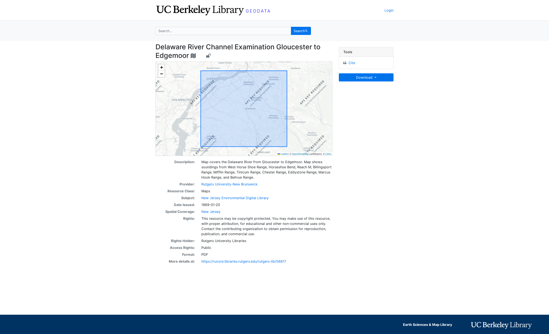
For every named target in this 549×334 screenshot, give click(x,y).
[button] (161, 67)
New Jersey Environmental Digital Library (235, 198)
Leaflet (284, 153)
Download (365, 77)
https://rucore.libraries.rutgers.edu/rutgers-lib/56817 (243, 261)
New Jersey (210, 211)
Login (389, 10)
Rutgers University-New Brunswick (229, 184)
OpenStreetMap (300, 153)
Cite (351, 63)
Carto (328, 153)
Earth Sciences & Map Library (427, 324)
